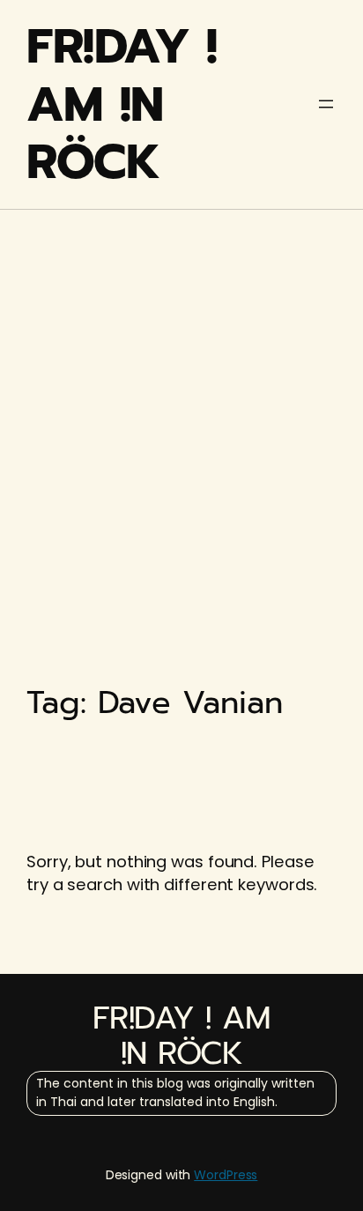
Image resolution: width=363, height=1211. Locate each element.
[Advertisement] (181, 408)
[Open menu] (326, 104)
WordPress (225, 1175)
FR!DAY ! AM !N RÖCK (121, 104)
